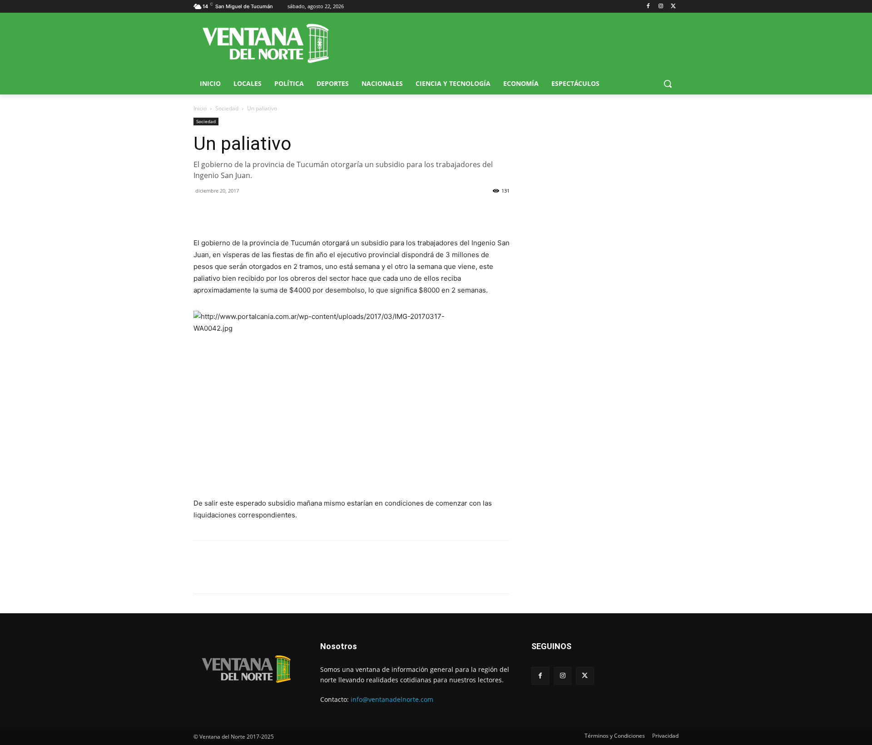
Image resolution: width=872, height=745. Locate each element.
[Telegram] (265, 211)
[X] (673, 6)
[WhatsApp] (244, 211)
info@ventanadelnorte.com (392, 699)
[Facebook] (648, 6)
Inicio (200, 108)
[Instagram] (660, 6)
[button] (668, 83)
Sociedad (226, 108)
